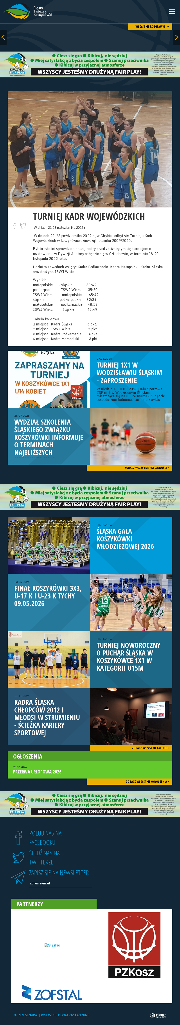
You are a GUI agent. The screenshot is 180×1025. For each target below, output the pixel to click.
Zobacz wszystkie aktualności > (147, 468)
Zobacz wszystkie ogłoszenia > (147, 781)
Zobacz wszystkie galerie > (150, 748)
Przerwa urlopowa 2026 (37, 770)
